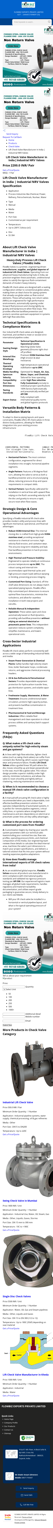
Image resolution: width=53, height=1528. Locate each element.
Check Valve (14, 146)
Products (13, 143)
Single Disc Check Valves (17, 1296)
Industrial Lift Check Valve (18, 1102)
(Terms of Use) (27, 1517)
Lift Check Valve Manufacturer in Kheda (26, 1374)
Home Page (8, 1419)
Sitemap (7, 1433)
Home (11, 140)
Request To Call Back (12, 137)
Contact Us (8, 1430)
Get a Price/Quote (11, 170)
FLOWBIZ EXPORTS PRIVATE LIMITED (28, 13)
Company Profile (11, 1423)
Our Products (9, 1426)
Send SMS (28, 1495)
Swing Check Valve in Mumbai (20, 1200)
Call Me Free (28, 1504)
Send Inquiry (12, 134)
